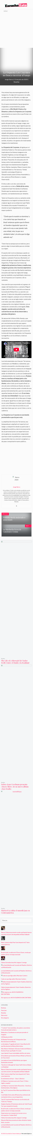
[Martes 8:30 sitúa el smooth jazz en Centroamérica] (16, 905)
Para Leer (4, 1010)
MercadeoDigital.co (26, 1133)
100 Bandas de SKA (6, 1037)
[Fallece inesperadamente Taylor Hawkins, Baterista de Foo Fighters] (16, 984)
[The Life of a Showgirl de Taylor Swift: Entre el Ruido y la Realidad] (16, 655)
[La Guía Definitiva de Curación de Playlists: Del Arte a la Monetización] (16, 967)
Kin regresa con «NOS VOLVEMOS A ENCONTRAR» (16, 997)
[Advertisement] (16, 30)
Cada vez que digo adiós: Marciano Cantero (13, 979)
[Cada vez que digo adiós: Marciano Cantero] (14, 975)
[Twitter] (16, 506)
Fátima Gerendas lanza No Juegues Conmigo (14, 962)
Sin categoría (5, 1018)
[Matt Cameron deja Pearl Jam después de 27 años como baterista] (3, 939)
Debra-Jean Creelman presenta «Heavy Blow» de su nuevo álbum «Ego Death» (14, 786)
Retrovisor (4, 1015)
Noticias (3, 1008)
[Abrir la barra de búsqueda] (30, 11)
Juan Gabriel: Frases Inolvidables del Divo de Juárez (15, 1053)
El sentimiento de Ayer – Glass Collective (12, 1078)
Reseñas (16, 82)
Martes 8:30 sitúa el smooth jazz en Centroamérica (15, 911)
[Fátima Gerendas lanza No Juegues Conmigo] (3, 959)
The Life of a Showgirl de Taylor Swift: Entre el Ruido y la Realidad (15, 661)
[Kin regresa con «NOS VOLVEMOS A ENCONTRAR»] (16, 994)
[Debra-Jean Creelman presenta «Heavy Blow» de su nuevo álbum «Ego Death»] (16, 779)
